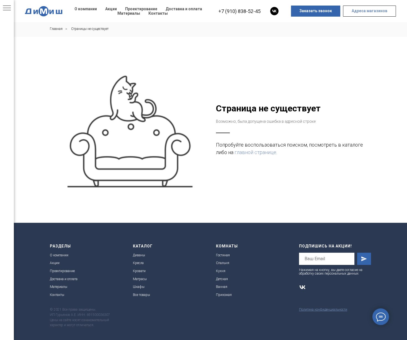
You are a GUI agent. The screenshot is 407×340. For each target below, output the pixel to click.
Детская (222, 279)
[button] (315, 11)
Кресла (138, 263)
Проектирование (141, 9)
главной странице (255, 152)
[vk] (274, 11)
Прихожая (224, 295)
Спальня (222, 263)
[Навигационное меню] (7, 8)
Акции (111, 9)
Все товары (141, 295)
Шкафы (139, 287)
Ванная (221, 287)
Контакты (158, 13)
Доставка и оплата (184, 9)
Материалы (128, 13)
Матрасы (140, 279)
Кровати (139, 271)
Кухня (220, 271)
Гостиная (223, 255)
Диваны (139, 255)
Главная (56, 29)
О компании (85, 9)
